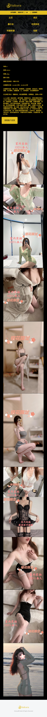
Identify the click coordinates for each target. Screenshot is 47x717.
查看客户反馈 (9, 120)
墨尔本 (11, 24)
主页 (11, 18)
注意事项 (34, 12)
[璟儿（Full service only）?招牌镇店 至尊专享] (23, 47)
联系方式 (20, 12)
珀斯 (35, 31)
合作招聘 (13, 12)
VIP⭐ (28, 12)
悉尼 (35, 18)
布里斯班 (35, 24)
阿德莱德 (11, 31)
